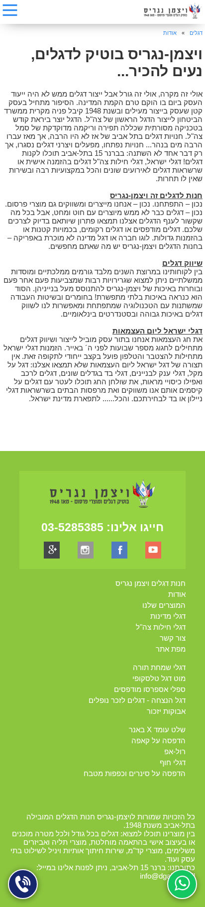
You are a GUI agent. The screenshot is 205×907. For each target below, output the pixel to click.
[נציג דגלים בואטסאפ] (182, 884)
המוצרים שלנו (164, 605)
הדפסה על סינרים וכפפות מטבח (135, 773)
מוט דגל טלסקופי (159, 678)
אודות (170, 33)
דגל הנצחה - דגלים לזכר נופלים (137, 700)
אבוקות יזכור (166, 711)
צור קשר (173, 638)
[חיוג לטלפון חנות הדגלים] (23, 884)
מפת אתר (171, 649)
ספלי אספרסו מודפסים (150, 689)
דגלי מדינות (168, 616)
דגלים (196, 33)
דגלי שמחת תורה (159, 667)
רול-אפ (175, 751)
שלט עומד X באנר (157, 729)
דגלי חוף (173, 762)
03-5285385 (72, 527)
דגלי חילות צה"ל (161, 627)
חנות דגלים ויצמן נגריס (150, 583)
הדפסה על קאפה (158, 740)
